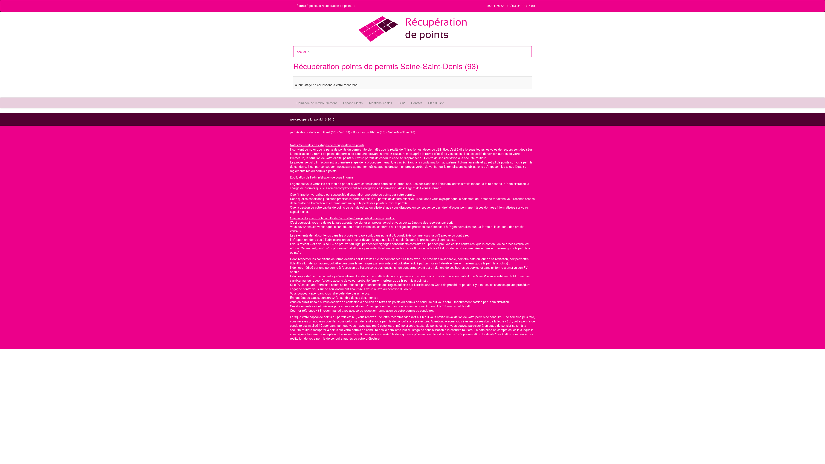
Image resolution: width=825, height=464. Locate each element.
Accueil (301, 52)
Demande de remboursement (316, 103)
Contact (416, 103)
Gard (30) (329, 132)
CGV (402, 103)
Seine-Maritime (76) (401, 132)
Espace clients (353, 103)
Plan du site (436, 103)
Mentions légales (380, 103)
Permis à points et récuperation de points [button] (324, 5)
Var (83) (344, 132)
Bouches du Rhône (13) (369, 132)
